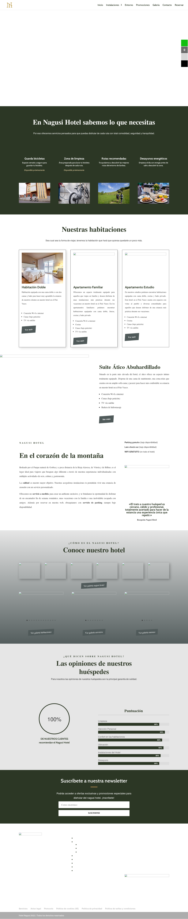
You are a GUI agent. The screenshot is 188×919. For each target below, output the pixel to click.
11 (50, 620)
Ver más (29, 329)
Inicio (100, 5)
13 (55, 620)
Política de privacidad (92, 908)
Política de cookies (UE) (67, 908)
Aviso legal (36, 908)
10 (48, 620)
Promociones (143, 5)
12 (52, 620)
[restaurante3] (94, 593)
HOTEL (30, 852)
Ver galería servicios (94, 632)
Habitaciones (83, 844)
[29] (41, 593)
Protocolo (48, 908)
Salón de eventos (85, 848)
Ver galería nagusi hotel (94, 585)
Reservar (179, 5)
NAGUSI (23, 852)
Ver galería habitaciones (41, 632)
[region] (94, 58)
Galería (156, 5)
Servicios (23, 908)
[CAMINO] (147, 593)
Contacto (167, 5)
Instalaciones (112, 5)
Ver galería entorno (146, 632)
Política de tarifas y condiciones (120, 908)
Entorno (129, 5)
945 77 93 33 (29, 857)
